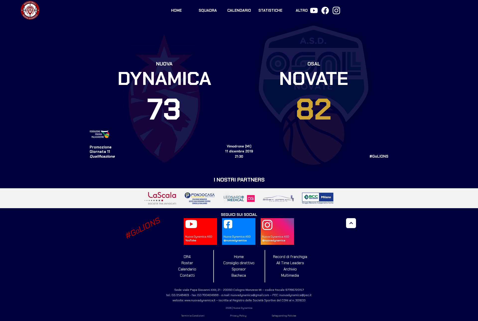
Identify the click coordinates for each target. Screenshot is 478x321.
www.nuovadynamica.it (199, 300)
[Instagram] (336, 10)
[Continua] (351, 223)
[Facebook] (325, 10)
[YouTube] (314, 10)
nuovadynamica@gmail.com (250, 295)
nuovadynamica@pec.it (295, 295)
